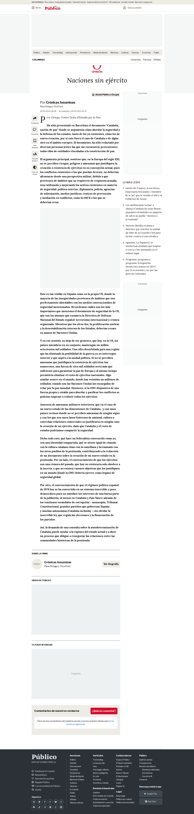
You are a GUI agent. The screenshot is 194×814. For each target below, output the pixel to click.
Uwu (95, 766)
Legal (119, 791)
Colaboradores (123, 755)
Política (37, 52)
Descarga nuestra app (150, 786)
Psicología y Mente (101, 770)
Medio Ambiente (100, 52)
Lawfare (96, 792)
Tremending (58, 52)
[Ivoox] (61, 807)
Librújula (119, 779)
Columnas (38, 59)
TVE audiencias (114, 2)
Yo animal (97, 779)
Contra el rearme (100, 799)
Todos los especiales (101, 806)
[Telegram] (45, 807)
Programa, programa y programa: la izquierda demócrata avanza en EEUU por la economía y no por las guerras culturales (141, 266)
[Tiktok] (39, 807)
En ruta (96, 776)
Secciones (75, 755)
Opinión (46, 52)
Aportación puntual (44, 778)
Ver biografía (111, 564)
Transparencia (145, 763)
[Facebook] (45, 802)
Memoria (114, 52)
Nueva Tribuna (122, 773)
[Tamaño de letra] (35, 154)
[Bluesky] (55, 802)
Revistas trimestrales (103, 788)
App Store (152, 801)
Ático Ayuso (49, 2)
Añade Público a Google (107, 94)
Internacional (71, 52)
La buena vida (99, 763)
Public (156, 52)
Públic (72, 793)
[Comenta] (34, 129)
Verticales (98, 755)
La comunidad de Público (47, 786)
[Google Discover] (39, 802)
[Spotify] (50, 807)
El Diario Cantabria (124, 763)
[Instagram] (61, 802)
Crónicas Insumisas (60, 102)
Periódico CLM (122, 766)
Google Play (152, 794)
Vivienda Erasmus (79, 2)
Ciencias (135, 52)
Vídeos (73, 796)
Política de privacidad (125, 802)
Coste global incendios (63, 2)
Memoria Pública (77, 779)
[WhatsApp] (55, 807)
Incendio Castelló (127, 2)
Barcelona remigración (144, 2)
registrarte (80, 724)
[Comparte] (35, 118)
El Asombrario (122, 776)
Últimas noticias (76, 803)
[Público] (52, 8)
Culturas (125, 52)
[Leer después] (35, 141)
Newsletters (41, 775)
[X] (50, 802)
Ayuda (38, 789)
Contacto (143, 779)
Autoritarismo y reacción (103, 802)
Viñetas (157, 59)
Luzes (118, 783)
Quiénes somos (145, 760)
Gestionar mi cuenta (45, 771)
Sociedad (74, 770)
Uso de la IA (147, 776)
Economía (146, 52)
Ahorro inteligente (100, 773)
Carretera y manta (100, 783)
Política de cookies (124, 799)
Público (44, 757)
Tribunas (147, 59)
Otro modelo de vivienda (103, 796)
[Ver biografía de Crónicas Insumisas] (37, 564)
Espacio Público (123, 760)
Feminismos (85, 52)
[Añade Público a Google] (34, 802)
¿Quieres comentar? (104, 711)
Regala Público (42, 782)
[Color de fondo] (35, 167)
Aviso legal (120, 796)
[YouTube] (34, 807)
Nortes (119, 770)
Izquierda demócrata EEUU (97, 2)
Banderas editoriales (151, 770)
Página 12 (120, 786)
